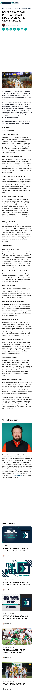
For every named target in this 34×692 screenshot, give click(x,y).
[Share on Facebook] (7, 29)
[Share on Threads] (14, 29)
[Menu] (33, 2)
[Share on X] (10, 29)
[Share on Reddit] (22, 29)
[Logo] (9, 2)
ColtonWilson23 (17, 475)
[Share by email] (3, 29)
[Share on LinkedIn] (18, 29)
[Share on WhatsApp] (25, 29)
